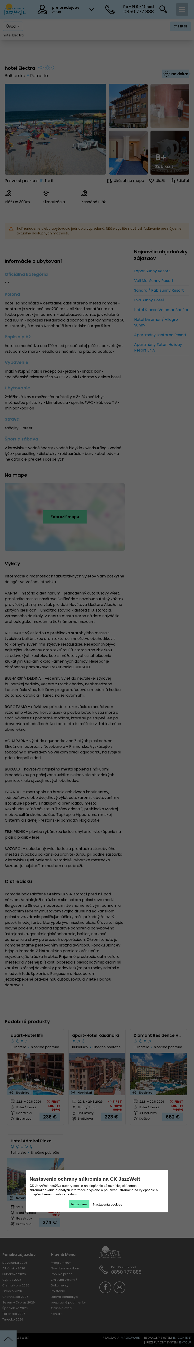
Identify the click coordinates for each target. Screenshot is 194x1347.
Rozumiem (79, 1204)
